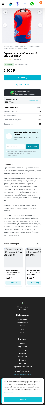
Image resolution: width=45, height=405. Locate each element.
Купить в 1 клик (22, 84)
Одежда (22, 363)
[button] (22, 92)
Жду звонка (32, 147)
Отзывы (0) (17, 59)
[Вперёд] (40, 25)
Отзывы (22, 326)
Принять (23, 399)
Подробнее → (34, 101)
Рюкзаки (22, 360)
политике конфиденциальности (18, 154)
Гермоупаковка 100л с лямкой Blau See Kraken (22, 47)
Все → (39, 244)
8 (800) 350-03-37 (22, 371)
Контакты (22, 332)
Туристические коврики (22, 367)
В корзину (22, 77)
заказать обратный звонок (22, 374)
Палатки (22, 353)
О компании (22, 319)
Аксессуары (8, 46)
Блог (22, 329)
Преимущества (22, 322)
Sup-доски (22, 346)
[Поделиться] (39, 12)
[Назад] (5, 12)
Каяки (22, 343)
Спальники (22, 357)
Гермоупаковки (21, 46)
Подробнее (8, 392)
